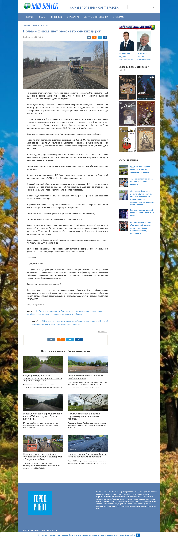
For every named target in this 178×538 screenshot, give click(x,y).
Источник (102, 331)
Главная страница (31, 26)
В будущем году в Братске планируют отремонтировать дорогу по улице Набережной (42, 378)
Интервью (56, 17)
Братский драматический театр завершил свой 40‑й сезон (142, 213)
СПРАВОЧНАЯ (73, 17)
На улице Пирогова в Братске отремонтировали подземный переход (84, 416)
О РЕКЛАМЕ (118, 17)
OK (138, 535)
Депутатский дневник (96, 17)
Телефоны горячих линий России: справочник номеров (141, 181)
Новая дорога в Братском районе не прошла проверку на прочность (87, 455)
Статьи (42, 17)
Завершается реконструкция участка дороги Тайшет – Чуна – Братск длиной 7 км (42, 416)
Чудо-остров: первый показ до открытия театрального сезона (140, 169)
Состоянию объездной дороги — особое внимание (85, 376)
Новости (29, 17)
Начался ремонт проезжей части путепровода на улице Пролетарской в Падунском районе (42, 457)
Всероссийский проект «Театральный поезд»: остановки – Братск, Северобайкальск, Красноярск (140, 227)
